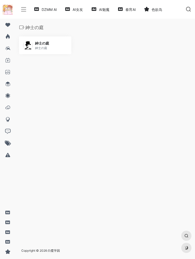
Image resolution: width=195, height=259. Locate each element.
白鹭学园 (54, 250)
